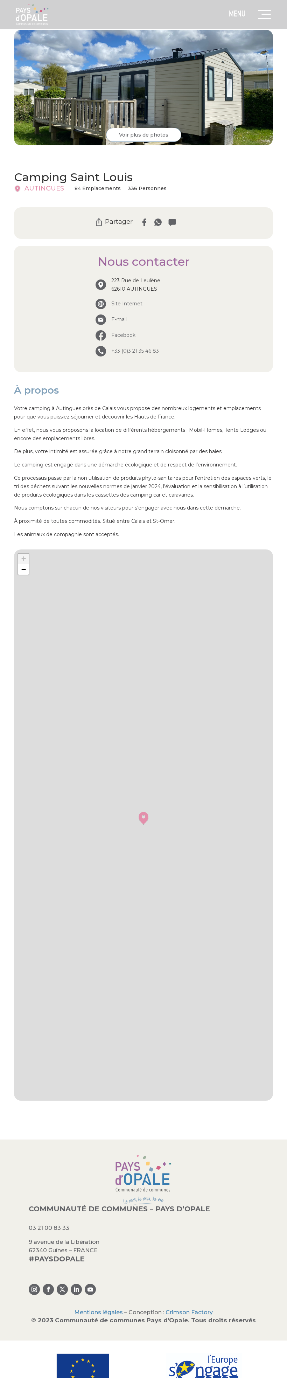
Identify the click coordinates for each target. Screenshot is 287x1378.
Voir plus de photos (143, 135)
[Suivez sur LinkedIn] (76, 1289)
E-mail (119, 319)
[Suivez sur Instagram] (34, 1289)
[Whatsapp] (158, 222)
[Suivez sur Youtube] (90, 1289)
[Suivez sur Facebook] (48, 1289)
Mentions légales (98, 1312)
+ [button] (23, 558)
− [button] (23, 569)
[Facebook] (144, 222)
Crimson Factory (189, 1312)
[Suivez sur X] (62, 1289)
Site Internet (126, 303)
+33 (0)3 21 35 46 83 (135, 351)
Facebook (123, 335)
